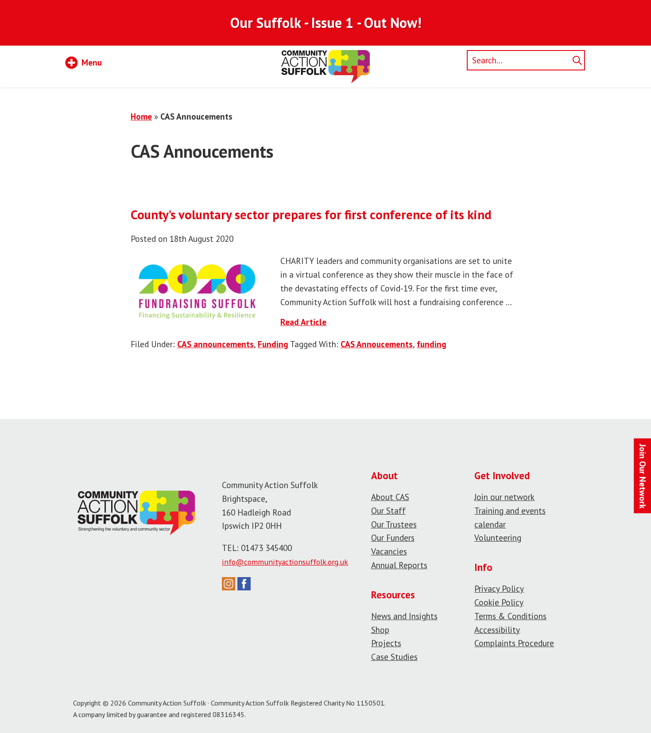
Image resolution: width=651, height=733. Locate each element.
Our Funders (393, 537)
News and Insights (404, 615)
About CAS (390, 496)
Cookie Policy (498, 602)
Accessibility (497, 629)
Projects (386, 642)
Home (141, 116)
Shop (380, 629)
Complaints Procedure (514, 642)
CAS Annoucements (377, 343)
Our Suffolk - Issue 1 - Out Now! (325, 22)
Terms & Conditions (510, 615)
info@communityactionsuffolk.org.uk (285, 562)
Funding (273, 343)
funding (431, 343)
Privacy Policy (499, 588)
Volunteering (497, 537)
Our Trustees (394, 524)
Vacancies (389, 551)
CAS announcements (215, 343)
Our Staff (388, 510)
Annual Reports (399, 564)
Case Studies (394, 656)
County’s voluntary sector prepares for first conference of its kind (311, 214)
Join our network (504, 496)
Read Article (303, 321)
